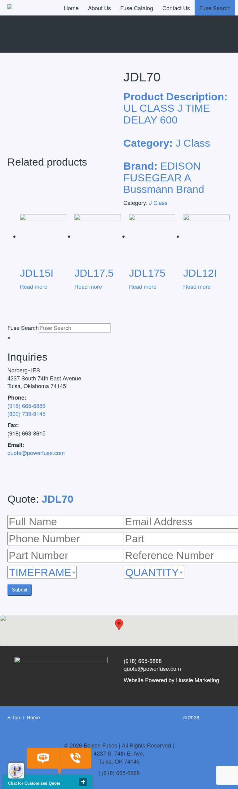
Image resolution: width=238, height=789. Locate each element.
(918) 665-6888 (26, 405)
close (83, 782)
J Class (158, 202)
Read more (33, 286)
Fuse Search (215, 8)
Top (15, 717)
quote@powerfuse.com (36, 453)
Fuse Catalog (136, 8)
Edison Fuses (216, 717)
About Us (99, 8)
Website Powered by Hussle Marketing (171, 680)
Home (71, 8)
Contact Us (176, 8)
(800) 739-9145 (26, 414)
